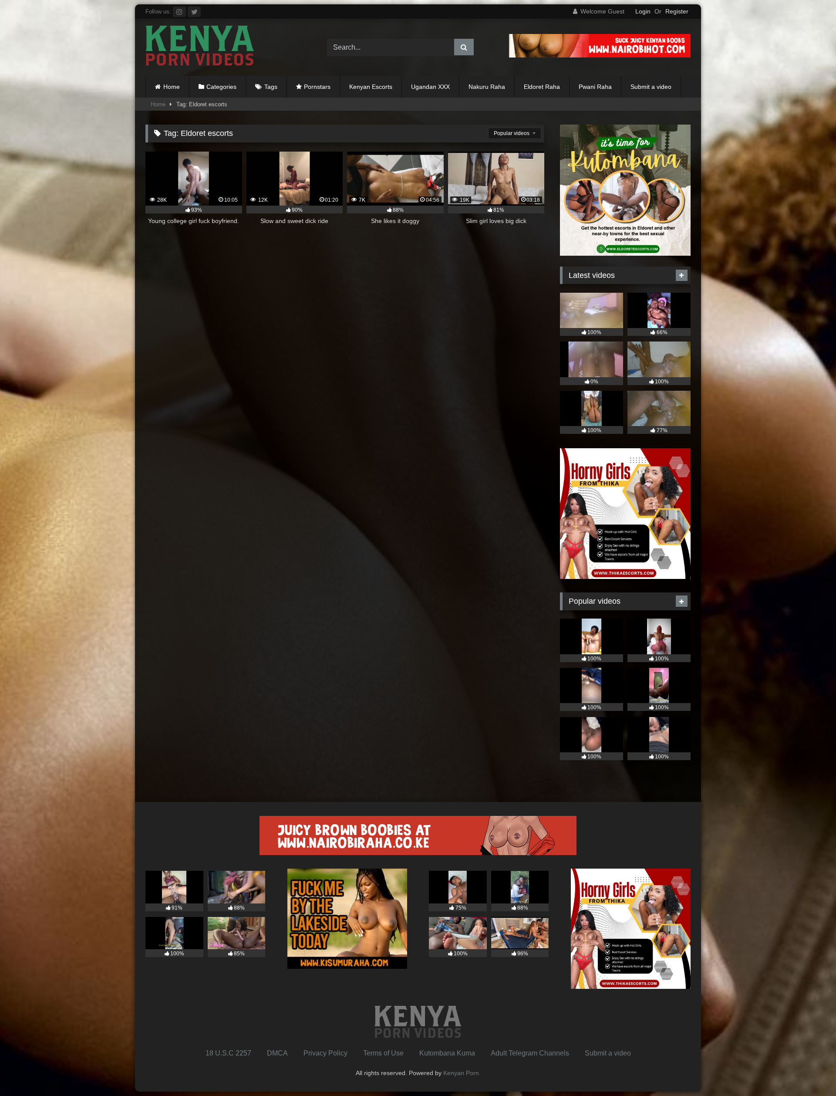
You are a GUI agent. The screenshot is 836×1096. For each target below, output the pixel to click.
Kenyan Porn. (462, 1072)
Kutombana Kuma (447, 1053)
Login (643, 11)
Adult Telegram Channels (530, 1053)
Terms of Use (383, 1053)
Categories (221, 86)
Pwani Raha (595, 86)
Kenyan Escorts (370, 86)
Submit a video (650, 86)
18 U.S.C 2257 (228, 1053)
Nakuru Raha (487, 86)
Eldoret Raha (542, 86)
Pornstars (317, 86)
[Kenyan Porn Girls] (600, 55)
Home (171, 86)
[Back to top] (809, 1070)
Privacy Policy (325, 1053)
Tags (270, 86)
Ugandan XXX (430, 86)
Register (676, 11)
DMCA (277, 1053)
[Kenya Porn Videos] (199, 47)
